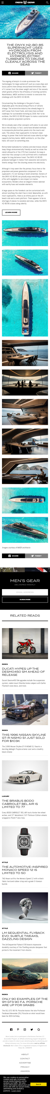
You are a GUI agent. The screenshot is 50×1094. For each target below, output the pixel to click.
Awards (25, 1071)
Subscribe (25, 600)
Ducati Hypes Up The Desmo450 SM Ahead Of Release (23, 672)
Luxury (5, 796)
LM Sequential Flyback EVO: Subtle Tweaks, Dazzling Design (23, 936)
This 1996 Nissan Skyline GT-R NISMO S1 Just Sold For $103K (24, 738)
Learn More (11, 212)
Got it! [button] (38, 1084)
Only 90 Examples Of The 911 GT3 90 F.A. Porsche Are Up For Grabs (25, 1002)
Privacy (25, 1067)
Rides (5, 664)
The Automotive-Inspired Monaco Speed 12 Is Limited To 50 (25, 870)
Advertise (25, 1063)
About (25, 1054)
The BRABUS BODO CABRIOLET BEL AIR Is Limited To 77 (20, 804)
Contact (25, 1058)
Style (5, 862)
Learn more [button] (16, 1091)
